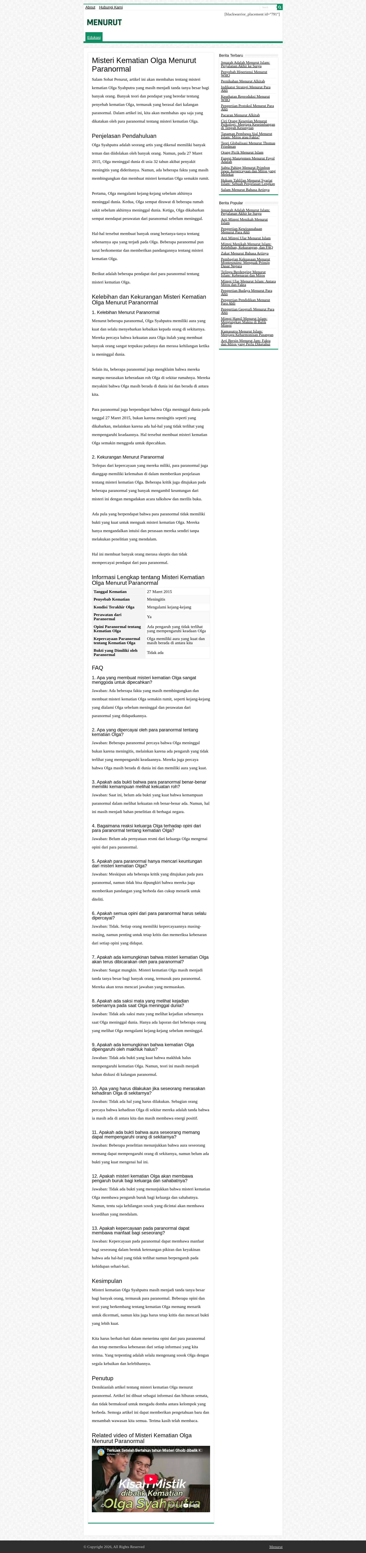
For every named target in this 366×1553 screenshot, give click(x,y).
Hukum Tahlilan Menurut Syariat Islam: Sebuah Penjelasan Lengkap (248, 182)
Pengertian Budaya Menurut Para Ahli (246, 292)
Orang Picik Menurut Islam (242, 152)
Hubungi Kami (111, 7)
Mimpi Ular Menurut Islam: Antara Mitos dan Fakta (248, 283)
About (90, 7)
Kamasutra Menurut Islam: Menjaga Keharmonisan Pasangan (247, 333)
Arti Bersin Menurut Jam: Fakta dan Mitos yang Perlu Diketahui (245, 342)
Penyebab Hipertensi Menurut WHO (244, 73)
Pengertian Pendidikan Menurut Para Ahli (245, 301)
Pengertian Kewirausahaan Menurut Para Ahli (241, 230)
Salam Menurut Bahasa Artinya (245, 190)
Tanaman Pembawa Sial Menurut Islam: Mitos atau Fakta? (246, 135)
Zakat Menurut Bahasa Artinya (245, 253)
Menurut (276, 1547)
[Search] (280, 7)
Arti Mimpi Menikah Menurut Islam (244, 221)
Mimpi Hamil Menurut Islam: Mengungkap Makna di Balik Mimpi (244, 321)
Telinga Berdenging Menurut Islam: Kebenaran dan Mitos (243, 273)
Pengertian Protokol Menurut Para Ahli (247, 107)
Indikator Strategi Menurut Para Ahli (245, 89)
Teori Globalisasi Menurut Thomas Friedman (248, 144)
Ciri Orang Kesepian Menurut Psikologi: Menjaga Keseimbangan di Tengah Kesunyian (248, 124)
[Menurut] (104, 21)
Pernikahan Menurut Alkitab (243, 81)
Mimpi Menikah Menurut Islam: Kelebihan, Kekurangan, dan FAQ (247, 245)
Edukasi (94, 37)
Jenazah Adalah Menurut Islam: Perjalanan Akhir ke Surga (245, 64)
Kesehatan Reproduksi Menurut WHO (245, 98)
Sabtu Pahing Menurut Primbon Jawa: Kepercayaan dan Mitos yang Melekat (248, 170)
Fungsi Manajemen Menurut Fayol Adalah (248, 160)
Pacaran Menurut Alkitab (240, 115)
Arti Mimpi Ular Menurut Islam (246, 238)
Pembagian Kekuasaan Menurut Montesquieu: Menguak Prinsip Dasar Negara (245, 262)
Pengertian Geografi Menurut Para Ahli (247, 311)
